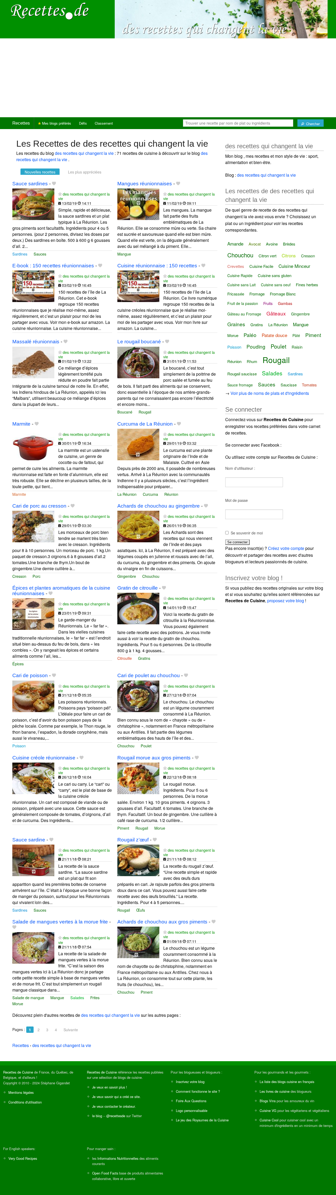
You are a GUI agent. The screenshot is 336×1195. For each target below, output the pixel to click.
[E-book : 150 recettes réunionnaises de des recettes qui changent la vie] (33, 286)
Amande (235, 243)
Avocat (255, 244)
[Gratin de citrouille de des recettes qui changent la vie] (138, 608)
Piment (123, 828)
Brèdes (289, 244)
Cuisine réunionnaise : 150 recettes (157, 265)
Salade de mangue (28, 997)
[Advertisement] (168, 78)
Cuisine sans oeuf (276, 284)
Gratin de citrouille (137, 588)
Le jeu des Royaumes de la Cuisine (202, 1119)
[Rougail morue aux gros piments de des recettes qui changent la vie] (138, 778)
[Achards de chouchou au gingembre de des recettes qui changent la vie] (138, 526)
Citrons (289, 255)
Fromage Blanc (283, 294)
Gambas (285, 303)
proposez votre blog (285, 601)
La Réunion (126, 494)
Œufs (140, 910)
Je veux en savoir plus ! (109, 1087)
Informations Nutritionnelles (117, 1158)
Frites (94, 997)
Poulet (146, 745)
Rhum (252, 361)
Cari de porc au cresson (39, 506)
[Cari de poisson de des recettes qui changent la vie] (33, 696)
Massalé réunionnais (35, 341)
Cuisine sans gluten (274, 275)
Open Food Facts (105, 1173)
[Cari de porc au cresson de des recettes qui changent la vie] (33, 526)
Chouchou (150, 576)
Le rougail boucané (139, 341)
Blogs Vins (268, 1100)
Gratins (144, 658)
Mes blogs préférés (56, 123)
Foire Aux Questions (191, 1100)
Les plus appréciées (84, 172)
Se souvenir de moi (247, 532)
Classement (104, 123)
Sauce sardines (30, 183)
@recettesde (115, 1115)
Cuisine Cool (269, 1119)
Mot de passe (236, 500)
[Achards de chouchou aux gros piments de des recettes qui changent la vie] (138, 942)
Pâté (296, 335)
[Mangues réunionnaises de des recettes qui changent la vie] (138, 204)
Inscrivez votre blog (190, 1081)
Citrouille (124, 658)
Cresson (19, 576)
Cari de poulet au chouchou (148, 675)
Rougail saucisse (242, 373)
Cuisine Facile (261, 266)
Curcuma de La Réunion (145, 424)
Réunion (171, 494)
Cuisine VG (268, 1110)
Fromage (257, 294)
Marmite (21, 424)
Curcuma (150, 494)
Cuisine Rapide (240, 275)
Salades (77, 997)
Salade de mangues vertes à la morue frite (60, 922)
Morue (159, 828)
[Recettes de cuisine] (49, 11)
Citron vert (267, 255)
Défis (83, 123)
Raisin (297, 347)
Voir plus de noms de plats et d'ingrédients (269, 393)
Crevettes (235, 266)
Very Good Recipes (22, 1158)
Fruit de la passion (242, 303)
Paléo (250, 334)
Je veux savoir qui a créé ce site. (116, 1096)
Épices (18, 663)
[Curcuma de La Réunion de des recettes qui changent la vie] (138, 444)
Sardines (19, 254)
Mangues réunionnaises (144, 183)
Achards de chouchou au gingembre (158, 506)
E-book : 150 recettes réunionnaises (53, 265)
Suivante (71, 1029)
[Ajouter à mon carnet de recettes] (54, 183)
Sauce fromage (240, 384)
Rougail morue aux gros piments (154, 757)
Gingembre (126, 576)
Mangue (124, 254)
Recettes (21, 123)
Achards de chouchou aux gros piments (162, 922)
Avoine (272, 244)
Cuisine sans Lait (241, 284)
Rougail (145, 412)
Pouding (255, 346)
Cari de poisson (30, 675)
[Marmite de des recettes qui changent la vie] (33, 444)
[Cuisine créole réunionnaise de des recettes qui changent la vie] (33, 778)
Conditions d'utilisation (25, 1102)
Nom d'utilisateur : (240, 468)
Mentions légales (21, 1092)
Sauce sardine (28, 839)
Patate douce (274, 335)
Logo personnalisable (191, 1110)
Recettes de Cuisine (18, 1072)
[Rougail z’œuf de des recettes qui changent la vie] (138, 860)
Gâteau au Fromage (244, 313)
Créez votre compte (286, 548)
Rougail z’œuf (133, 839)
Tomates (309, 384)
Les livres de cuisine (275, 1091)
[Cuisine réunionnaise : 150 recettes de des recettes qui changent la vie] (138, 286)
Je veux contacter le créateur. (114, 1106)
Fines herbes (307, 284)
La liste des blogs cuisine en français (287, 1081)
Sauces (40, 254)
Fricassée (235, 294)
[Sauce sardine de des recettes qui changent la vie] (33, 860)
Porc (36, 576)
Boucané (124, 412)
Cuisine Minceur (294, 266)
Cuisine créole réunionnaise (43, 757)
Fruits (268, 303)
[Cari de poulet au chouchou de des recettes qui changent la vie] (138, 696)
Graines (236, 324)
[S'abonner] (60, 194)
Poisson (19, 745)
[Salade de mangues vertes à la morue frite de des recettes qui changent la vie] (33, 947)
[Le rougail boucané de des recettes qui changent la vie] (138, 362)
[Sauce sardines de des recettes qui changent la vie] (33, 204)
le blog (97, 1115)
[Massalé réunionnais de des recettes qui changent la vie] (33, 362)
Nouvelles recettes (40, 172)
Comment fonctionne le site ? (198, 1091)
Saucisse (289, 384)
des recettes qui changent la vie (85, 153)
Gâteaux (276, 313)
